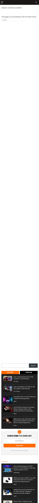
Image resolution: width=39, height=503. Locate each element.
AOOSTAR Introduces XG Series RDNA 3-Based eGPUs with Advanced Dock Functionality (24, 409)
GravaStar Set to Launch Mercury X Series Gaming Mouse (25, 397)
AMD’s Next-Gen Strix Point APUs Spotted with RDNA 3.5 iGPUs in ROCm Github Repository (24, 420)
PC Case (16, 381)
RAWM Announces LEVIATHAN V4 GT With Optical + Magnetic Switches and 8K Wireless (24, 491)
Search (3, 362)
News (15, 401)
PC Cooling (17, 391)
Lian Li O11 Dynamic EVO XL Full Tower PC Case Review (23, 378)
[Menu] (2, 2)
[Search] (36, 2)
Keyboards (16, 472)
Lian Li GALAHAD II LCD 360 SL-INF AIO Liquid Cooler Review (24, 388)
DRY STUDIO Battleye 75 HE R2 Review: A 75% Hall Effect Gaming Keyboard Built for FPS (24, 468)
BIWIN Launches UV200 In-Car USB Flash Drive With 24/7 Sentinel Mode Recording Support (24, 479)
